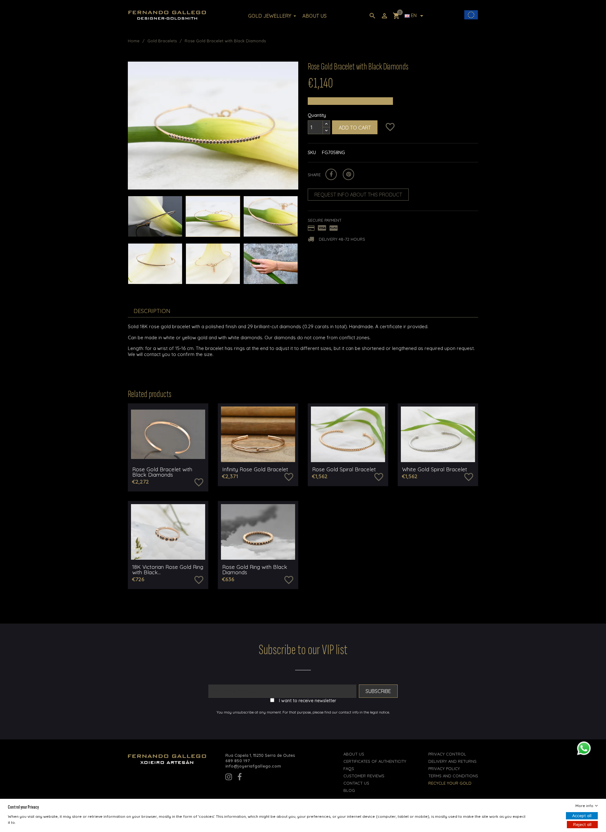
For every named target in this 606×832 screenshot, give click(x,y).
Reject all (582, 824)
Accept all (581, 815)
